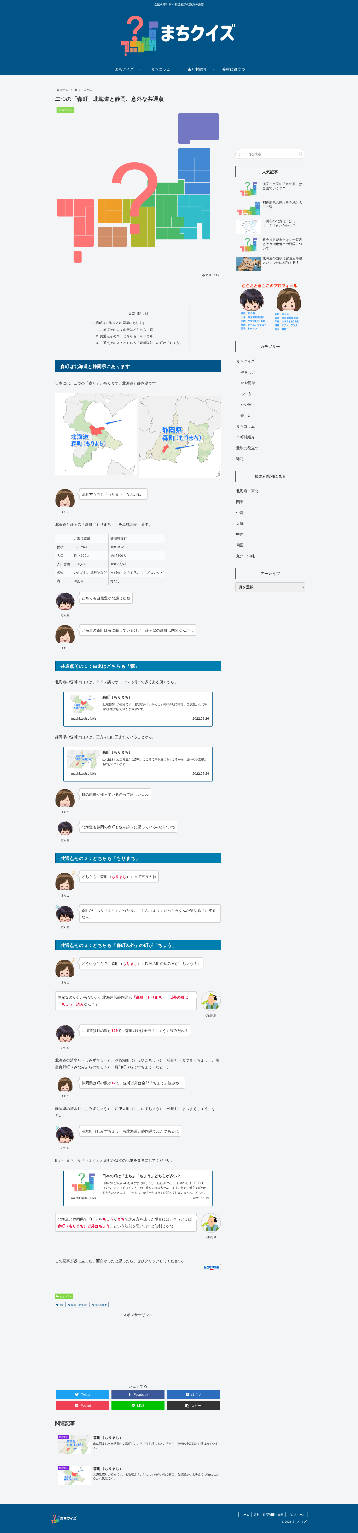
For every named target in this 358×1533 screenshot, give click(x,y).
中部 (240, 512)
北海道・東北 (247, 490)
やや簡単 (247, 382)
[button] (300, 153)
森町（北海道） (79, 1304)
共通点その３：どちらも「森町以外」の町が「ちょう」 (141, 342)
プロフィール (296, 1514)
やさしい (247, 371)
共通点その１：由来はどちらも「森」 (128, 329)
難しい (246, 415)
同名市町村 (101, 1304)
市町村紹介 (245, 436)
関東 (240, 501)
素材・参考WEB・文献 (268, 1514)
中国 (240, 534)
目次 (132, 313)
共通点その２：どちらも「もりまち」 (128, 335)
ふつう (246, 393)
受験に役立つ (247, 447)
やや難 (246, 404)
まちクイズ (245, 361)
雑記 (240, 458)
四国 (240, 544)
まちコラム (66, 1296)
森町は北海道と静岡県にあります (121, 322)
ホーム (245, 1514)
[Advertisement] (138, 290)
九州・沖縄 (245, 555)
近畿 (240, 523)
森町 (61, 1304)
